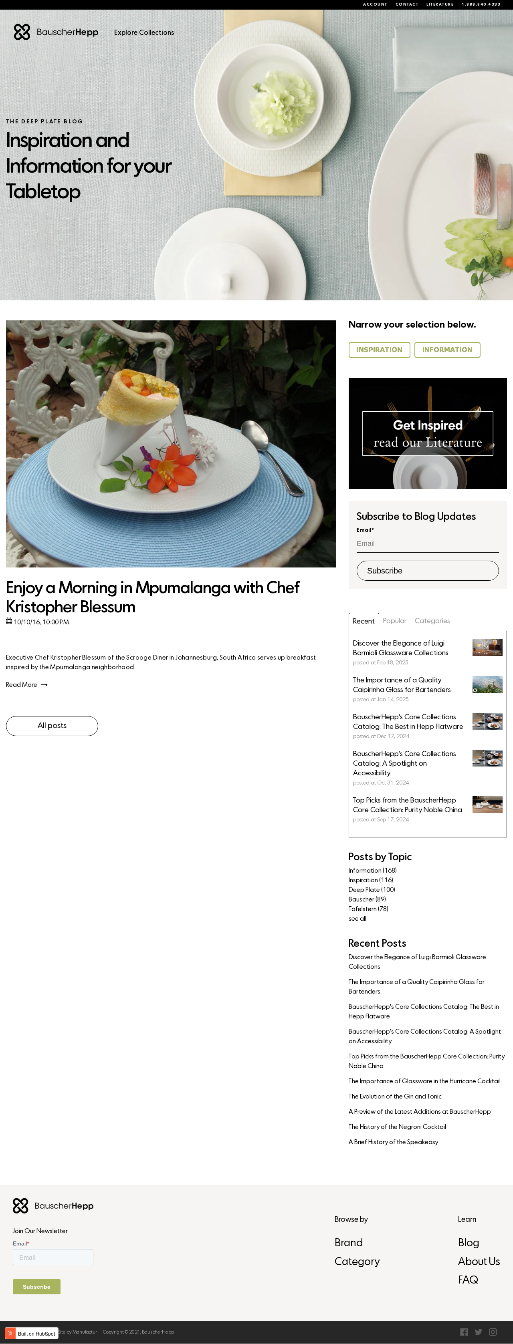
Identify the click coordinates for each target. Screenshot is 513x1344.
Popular (395, 621)
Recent (364, 622)
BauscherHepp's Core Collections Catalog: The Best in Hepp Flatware (424, 1012)
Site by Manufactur (77, 1332)
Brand (349, 1243)
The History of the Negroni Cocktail (397, 1127)
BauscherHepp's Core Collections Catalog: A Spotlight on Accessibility (425, 1037)
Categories (432, 621)
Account (375, 5)
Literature (440, 5)
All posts (52, 726)
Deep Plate (372, 890)
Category (357, 1262)
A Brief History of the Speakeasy (393, 1142)
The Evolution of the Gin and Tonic (395, 1097)
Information (373, 871)
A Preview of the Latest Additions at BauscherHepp (420, 1112)
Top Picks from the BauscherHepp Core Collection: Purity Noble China (427, 1062)
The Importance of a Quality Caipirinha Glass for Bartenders (417, 987)
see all (357, 919)
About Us (479, 1262)
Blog (468, 1243)
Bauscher (367, 900)
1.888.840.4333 (481, 5)
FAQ (468, 1281)
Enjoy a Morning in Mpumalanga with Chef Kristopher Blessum (152, 598)
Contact (407, 5)
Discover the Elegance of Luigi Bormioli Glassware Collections (417, 962)
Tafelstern (368, 909)
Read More (21, 685)
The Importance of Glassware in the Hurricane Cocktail (425, 1081)
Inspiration (371, 880)
